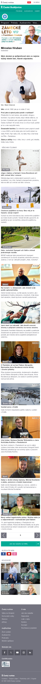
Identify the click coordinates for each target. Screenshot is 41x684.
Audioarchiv (28, 11)
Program (19, 11)
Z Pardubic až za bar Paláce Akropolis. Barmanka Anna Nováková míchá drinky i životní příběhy (17, 367)
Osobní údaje (13, 678)
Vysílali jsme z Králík (9, 407)
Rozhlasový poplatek (29, 628)
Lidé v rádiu (25, 619)
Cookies (4, 678)
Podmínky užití (25, 678)
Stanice (4, 619)
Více (36, 23)
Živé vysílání (6, 632)
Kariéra (23, 622)
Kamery (37, 11)
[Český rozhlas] (7, 2)
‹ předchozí (4, 535)
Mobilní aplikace (8, 641)
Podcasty (5, 638)
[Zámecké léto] (20, 34)
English (33, 678)
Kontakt (24, 625)
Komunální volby (8, 616)
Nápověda (25, 616)
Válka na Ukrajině (8, 613)
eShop (4, 622)
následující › (37, 535)
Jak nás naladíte (27, 613)
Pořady (14, 23)
